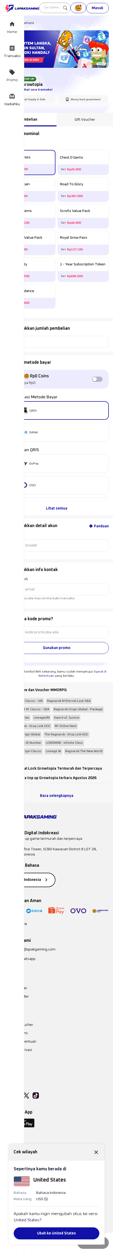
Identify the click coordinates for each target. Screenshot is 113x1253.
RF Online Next (66, 726)
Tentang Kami (16, 1033)
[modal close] (96, 1152)
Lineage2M (42, 717)
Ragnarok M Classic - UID (24, 701)
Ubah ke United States (56, 1233)
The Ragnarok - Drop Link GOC (66, 734)
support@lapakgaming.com (32, 949)
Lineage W (53, 751)
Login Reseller (15, 988)
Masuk (97, 8)
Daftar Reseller (16, 996)
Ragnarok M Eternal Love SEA (69, 701)
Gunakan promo (56, 648)
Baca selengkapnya (56, 796)
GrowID (9, 535)
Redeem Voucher (18, 1025)
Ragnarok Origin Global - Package (78, 709)
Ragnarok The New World (83, 751)
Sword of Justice (66, 717)
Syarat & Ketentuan (20, 1041)
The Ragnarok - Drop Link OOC (28, 726)
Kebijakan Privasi (18, 1050)
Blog (8, 1058)
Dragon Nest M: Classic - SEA (27, 709)
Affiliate (10, 1067)
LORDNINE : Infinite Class (64, 743)
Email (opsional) (16, 579)
